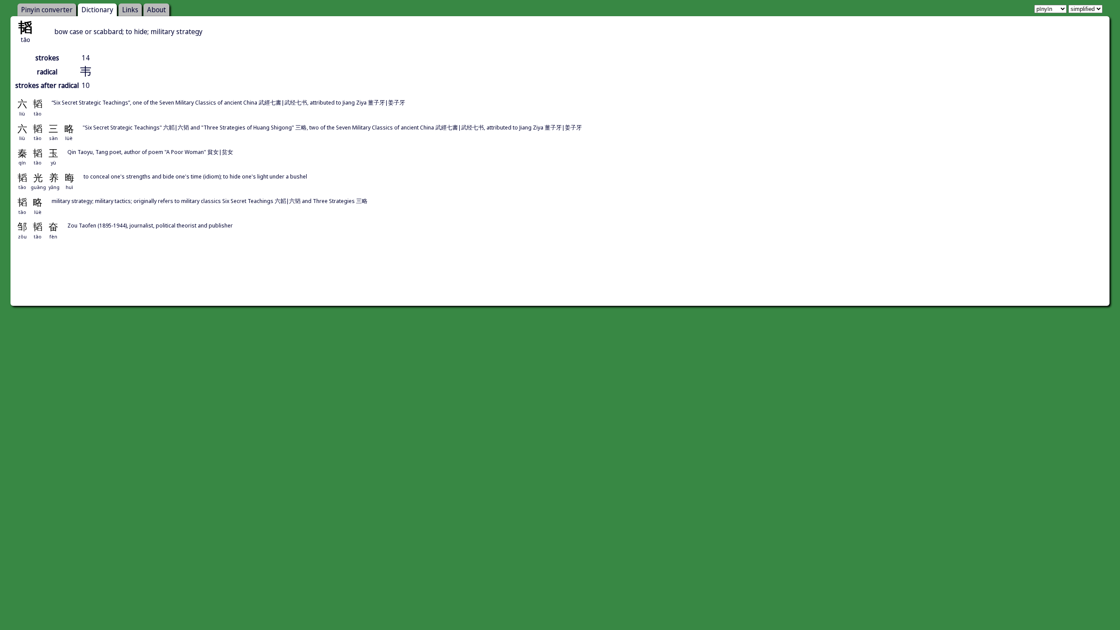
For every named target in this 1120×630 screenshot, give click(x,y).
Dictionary (97, 9)
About (156, 9)
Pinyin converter (47, 9)
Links (130, 9)
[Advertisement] (560, 282)
